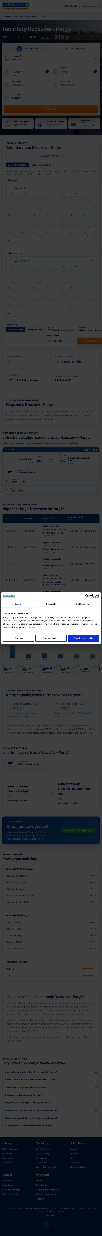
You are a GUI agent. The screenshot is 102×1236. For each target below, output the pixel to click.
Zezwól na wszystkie (83, 638)
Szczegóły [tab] (51, 604)
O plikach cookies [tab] (84, 604)
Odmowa (18, 638)
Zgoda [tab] (18, 604)
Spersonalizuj (49, 638)
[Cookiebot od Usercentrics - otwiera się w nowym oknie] (87, 596)
